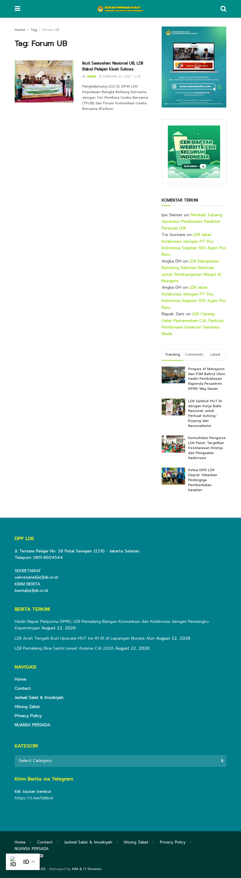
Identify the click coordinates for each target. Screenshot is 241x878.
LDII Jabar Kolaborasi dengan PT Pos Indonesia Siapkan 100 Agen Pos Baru (194, 245)
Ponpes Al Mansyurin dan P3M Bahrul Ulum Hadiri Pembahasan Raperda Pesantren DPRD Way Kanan (206, 378)
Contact (23, 688)
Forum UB (50, 29)
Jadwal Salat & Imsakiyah (39, 697)
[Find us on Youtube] (41, 855)
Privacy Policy (28, 716)
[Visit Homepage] (120, 8)
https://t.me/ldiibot (34, 798)
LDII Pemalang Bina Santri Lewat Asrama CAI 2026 (64, 648)
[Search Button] (223, 9)
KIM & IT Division (86, 869)
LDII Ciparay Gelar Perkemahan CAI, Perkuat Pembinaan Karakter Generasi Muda (193, 324)
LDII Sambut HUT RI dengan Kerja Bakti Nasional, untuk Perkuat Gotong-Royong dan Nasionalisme (205, 413)
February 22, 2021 (116, 76)
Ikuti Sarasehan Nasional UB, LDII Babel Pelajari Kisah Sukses (112, 66)
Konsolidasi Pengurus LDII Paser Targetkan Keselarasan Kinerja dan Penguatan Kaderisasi (207, 447)
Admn (91, 76)
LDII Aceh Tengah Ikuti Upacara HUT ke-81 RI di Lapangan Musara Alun (85, 638)
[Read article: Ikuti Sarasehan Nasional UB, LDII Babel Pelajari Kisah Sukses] (44, 81)
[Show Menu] (17, 9)
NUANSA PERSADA (32, 725)
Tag (34, 29)
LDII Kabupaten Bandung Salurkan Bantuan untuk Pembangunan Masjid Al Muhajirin (191, 271)
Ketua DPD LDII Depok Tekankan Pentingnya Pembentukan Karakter (202, 479)
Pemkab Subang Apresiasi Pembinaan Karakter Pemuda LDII (192, 221)
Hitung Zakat (27, 707)
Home (20, 29)
